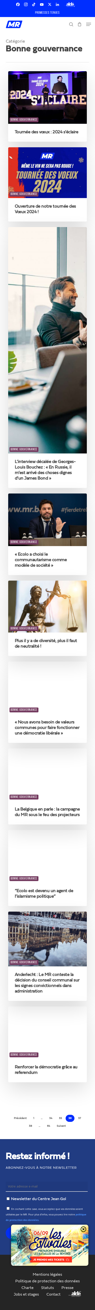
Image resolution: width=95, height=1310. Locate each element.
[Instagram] (26, 4)
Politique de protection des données (47, 1281)
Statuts (47, 1288)
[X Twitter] (49, 4)
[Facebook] (18, 4)
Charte (27, 1288)
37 (79, 1118)
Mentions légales (47, 1275)
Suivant (61, 1126)
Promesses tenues (47, 13)
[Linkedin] (57, 4)
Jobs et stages (26, 1295)
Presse (67, 1288)
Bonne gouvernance (24, 120)
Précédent (20, 1118)
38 (30, 1126)
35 (60, 1118)
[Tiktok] (34, 4)
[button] (88, 24)
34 (50, 1118)
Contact (53, 1295)
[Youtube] (42, 4)
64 (48, 1126)
